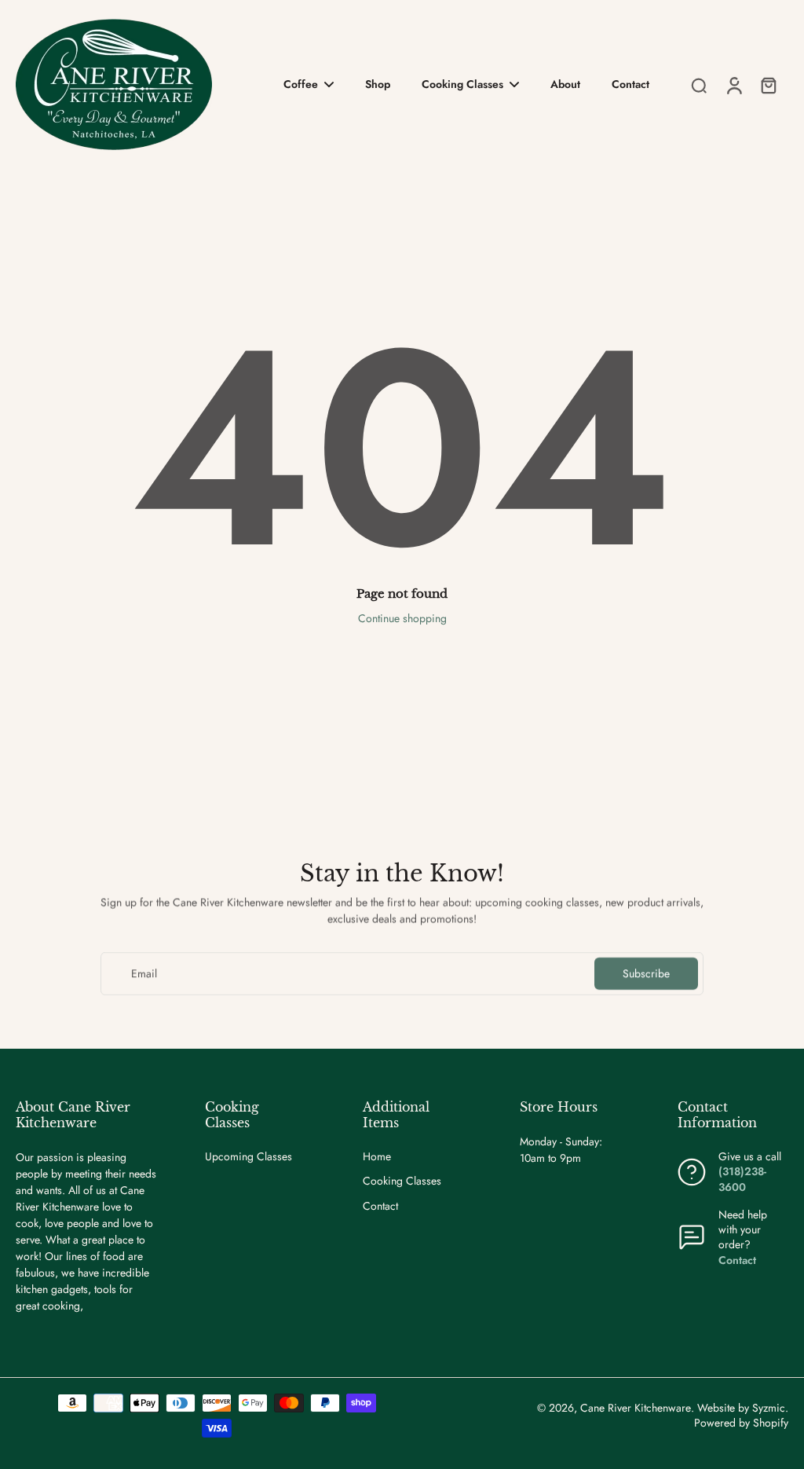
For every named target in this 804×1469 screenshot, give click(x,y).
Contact (380, 1206)
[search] (699, 85)
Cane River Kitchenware (635, 1408)
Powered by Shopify (741, 1423)
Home (377, 1156)
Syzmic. (770, 1408)
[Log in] (733, 84)
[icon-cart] (768, 85)
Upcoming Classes (248, 1156)
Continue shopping (402, 618)
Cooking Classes (402, 1181)
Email (144, 973)
